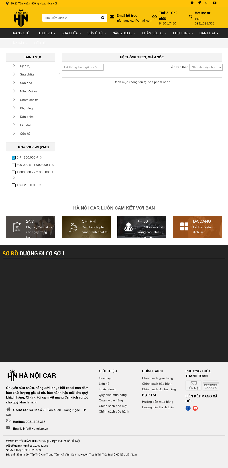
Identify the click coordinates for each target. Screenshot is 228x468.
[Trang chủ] (20, 17)
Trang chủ (20, 33)
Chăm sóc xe (152, 33)
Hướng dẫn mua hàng (157, 401)
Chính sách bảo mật (113, 406)
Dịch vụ (45, 33)
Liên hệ (104, 383)
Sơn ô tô (95, 33)
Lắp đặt (17, 43)
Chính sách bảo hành (114, 411)
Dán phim (207, 33)
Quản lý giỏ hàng (111, 400)
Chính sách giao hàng (157, 378)
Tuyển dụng (107, 389)
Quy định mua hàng (113, 395)
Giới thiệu (105, 378)
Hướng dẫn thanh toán (158, 407)
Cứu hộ (40, 43)
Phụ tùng (181, 33)
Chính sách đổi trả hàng (159, 389)
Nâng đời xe (122, 33)
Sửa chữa (70, 33)
